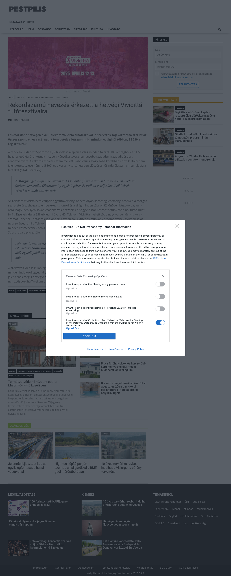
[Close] (178, 227)
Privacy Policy (136, 349)
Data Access (115, 349)
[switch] (160, 284)
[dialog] (115, 288)
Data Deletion (95, 349)
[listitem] (115, 276)
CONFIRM (89, 336)
